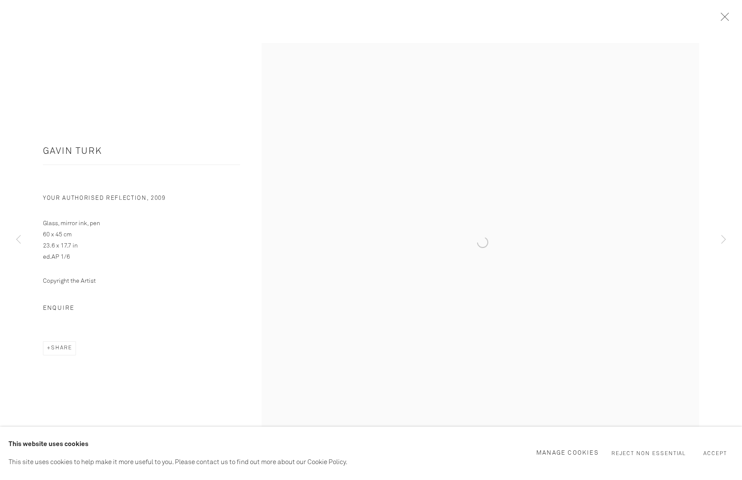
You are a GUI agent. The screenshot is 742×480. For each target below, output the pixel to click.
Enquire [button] (58, 308)
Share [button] (61, 348)
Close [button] (722, 19)
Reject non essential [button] (649, 453)
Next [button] (723, 240)
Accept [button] (715, 453)
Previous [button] (18, 240)
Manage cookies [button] (567, 453)
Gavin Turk (72, 151)
